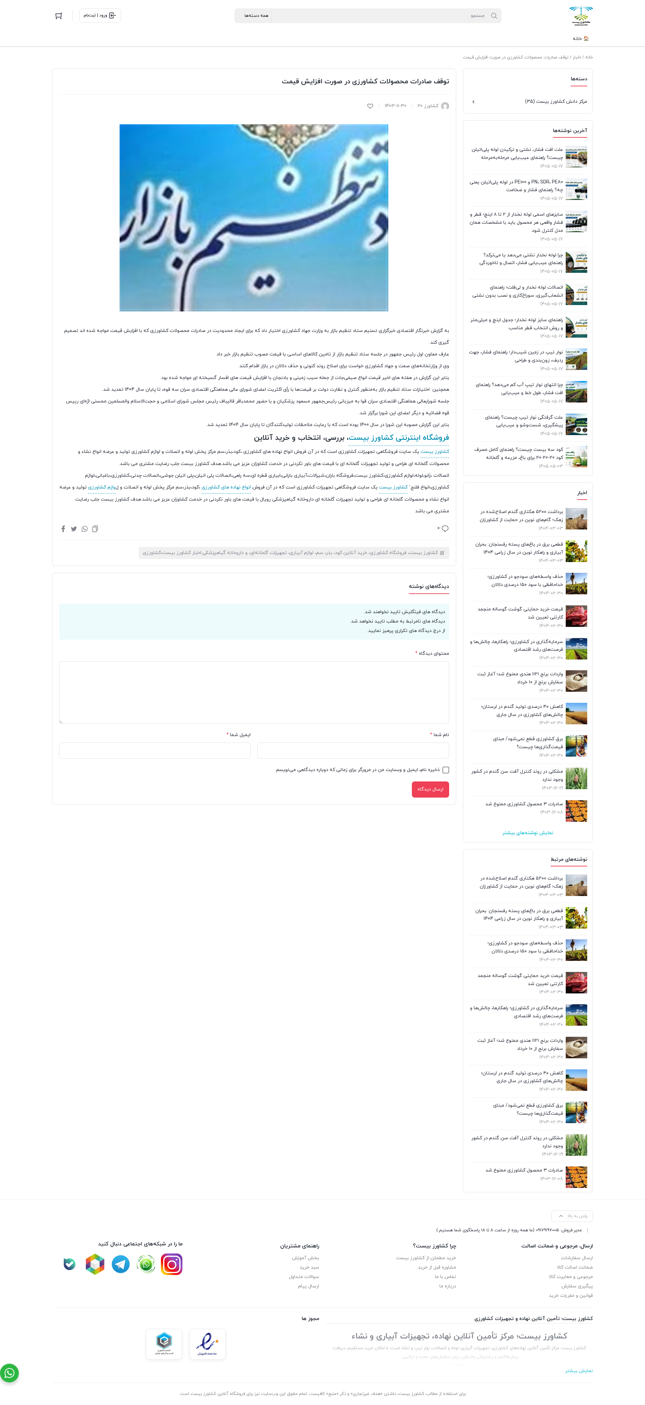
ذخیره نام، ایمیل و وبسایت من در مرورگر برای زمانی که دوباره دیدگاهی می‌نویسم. (357, 770)
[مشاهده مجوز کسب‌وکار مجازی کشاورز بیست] (164, 1344)
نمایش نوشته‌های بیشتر (528, 833)
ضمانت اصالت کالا (575, 1267)
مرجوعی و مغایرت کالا (571, 1277)
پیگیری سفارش (577, 1286)
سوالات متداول (304, 1277)
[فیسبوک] (63, 528)
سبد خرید (309, 1267)
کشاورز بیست (435, 452)
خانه (589, 57)
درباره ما (447, 1286)
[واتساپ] (85, 528)
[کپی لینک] (95, 528)
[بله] (69, 1264)
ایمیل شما (238, 735)
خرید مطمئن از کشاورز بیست (426, 1258)
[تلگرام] (120, 1264)
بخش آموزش (305, 1258)
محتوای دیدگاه (432, 653)
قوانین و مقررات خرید (571, 1295)
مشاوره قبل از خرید (437, 1267)
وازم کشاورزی (102, 487)
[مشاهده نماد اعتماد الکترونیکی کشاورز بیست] (207, 1344)
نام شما (439, 735)
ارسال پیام (308, 1286)
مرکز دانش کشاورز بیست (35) (556, 101)
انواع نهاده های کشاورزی (226, 487)
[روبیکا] (95, 1264)
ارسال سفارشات (577, 1258)
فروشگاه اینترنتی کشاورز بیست (399, 438)
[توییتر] (74, 528)
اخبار (577, 57)
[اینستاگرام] (171, 1264)
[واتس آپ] (146, 1264)
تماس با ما (445, 1277)
